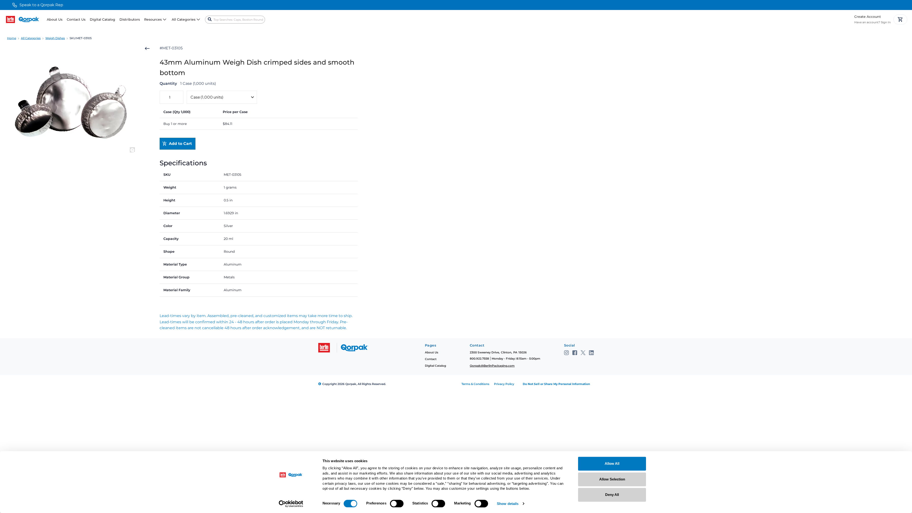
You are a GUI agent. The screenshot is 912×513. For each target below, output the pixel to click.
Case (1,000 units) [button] (206, 97)
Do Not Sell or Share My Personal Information (556, 384)
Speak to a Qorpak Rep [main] (41, 5)
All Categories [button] (183, 19)
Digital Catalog (102, 19)
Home (11, 38)
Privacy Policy (504, 384)
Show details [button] (507, 504)
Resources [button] (153, 19)
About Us (54, 19)
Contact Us (76, 19)
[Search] (209, 19)
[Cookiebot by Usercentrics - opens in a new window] (291, 503)
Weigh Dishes (55, 38)
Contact (431, 359)
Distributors (129, 19)
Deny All (612, 495)
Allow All (612, 463)
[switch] (397, 503)
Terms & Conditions (475, 384)
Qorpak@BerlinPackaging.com (492, 365)
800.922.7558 (479, 358)
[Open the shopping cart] (900, 19)
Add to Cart (180, 143)
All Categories (31, 38)
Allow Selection (612, 479)
